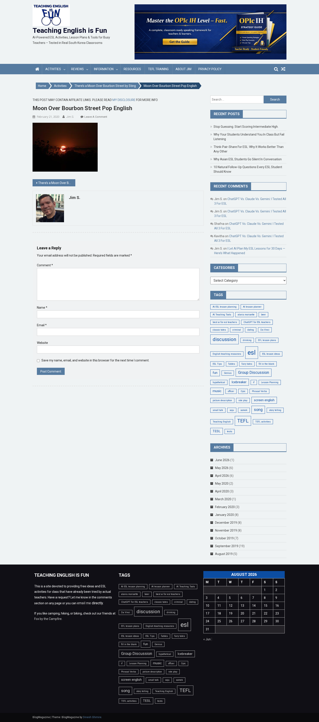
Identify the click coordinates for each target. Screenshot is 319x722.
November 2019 (226, 530)
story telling (275, 410)
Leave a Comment (95, 116)
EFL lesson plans (267, 340)
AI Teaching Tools (222, 314)
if (254, 382)
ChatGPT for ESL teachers (256, 322)
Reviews (77, 69)
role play (242, 400)
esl (252, 352)
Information (103, 69)
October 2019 (224, 538)
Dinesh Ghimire (92, 717)
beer (263, 314)
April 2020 (222, 491)
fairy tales (247, 364)
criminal (236, 329)
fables (231, 364)
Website (42, 342)
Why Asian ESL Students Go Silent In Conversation (248, 159)
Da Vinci (264, 329)
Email (42, 325)
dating (250, 329)
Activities (53, 69)
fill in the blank (266, 364)
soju (232, 410)
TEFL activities (263, 421)
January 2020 (224, 515)
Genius (228, 373)
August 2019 (224, 554)
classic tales (219, 329)
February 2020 (225, 507)
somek (243, 410)
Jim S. (70, 116)
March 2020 (223, 499)
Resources (132, 69)
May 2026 (222, 468)
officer (231, 391)
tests (229, 431)
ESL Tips (217, 364)
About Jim (183, 69)
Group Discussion (253, 372)
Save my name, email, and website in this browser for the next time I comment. (95, 360)
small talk (218, 410)
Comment (45, 265)
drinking (247, 340)
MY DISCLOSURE (123, 100)
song (258, 409)
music (217, 391)
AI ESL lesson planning (225, 306)
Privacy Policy (210, 69)
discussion (224, 339)
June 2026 (222, 460)
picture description (222, 400)
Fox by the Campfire (48, 619)
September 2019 (226, 546)
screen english (264, 400)
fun (215, 373)
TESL (216, 431)
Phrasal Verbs (259, 391)
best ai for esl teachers (225, 322)
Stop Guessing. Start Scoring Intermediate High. (246, 126)
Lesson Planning (269, 382)
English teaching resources (227, 354)
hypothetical (219, 382)
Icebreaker (239, 382)
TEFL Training (158, 69)
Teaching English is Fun (70, 30)
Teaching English (222, 421)
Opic (243, 391)
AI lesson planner (252, 306)
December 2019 (226, 522)
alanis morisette (246, 314)
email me (84, 603)
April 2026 (222, 475)
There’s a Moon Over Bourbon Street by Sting (56, 183)
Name (42, 307)
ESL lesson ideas (271, 354)
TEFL (243, 421)
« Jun (207, 639)
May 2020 (222, 483)
